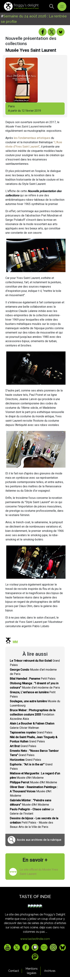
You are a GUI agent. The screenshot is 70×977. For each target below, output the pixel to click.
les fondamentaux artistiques (32, 138)
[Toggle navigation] (61, 6)
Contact (13, 971)
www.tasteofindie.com (35, 939)
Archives (49, 971)
